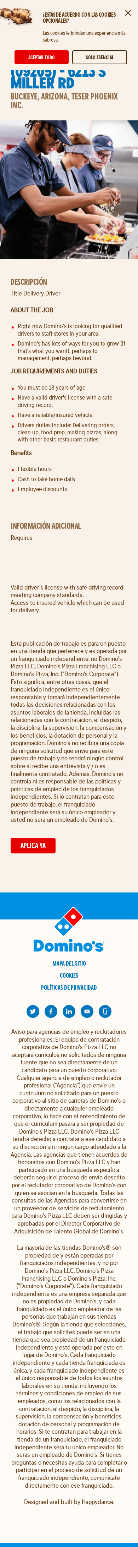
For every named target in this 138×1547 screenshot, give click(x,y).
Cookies (69, 975)
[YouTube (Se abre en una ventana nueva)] (87, 1011)
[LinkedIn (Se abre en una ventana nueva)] (69, 1011)
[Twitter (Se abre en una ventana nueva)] (33, 1011)
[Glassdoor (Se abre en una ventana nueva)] (105, 1011)
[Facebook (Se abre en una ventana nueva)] (51, 1011)
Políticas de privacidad (69, 987)
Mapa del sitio (69, 963)
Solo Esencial (100, 57)
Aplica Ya (33, 845)
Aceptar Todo (41, 57)
